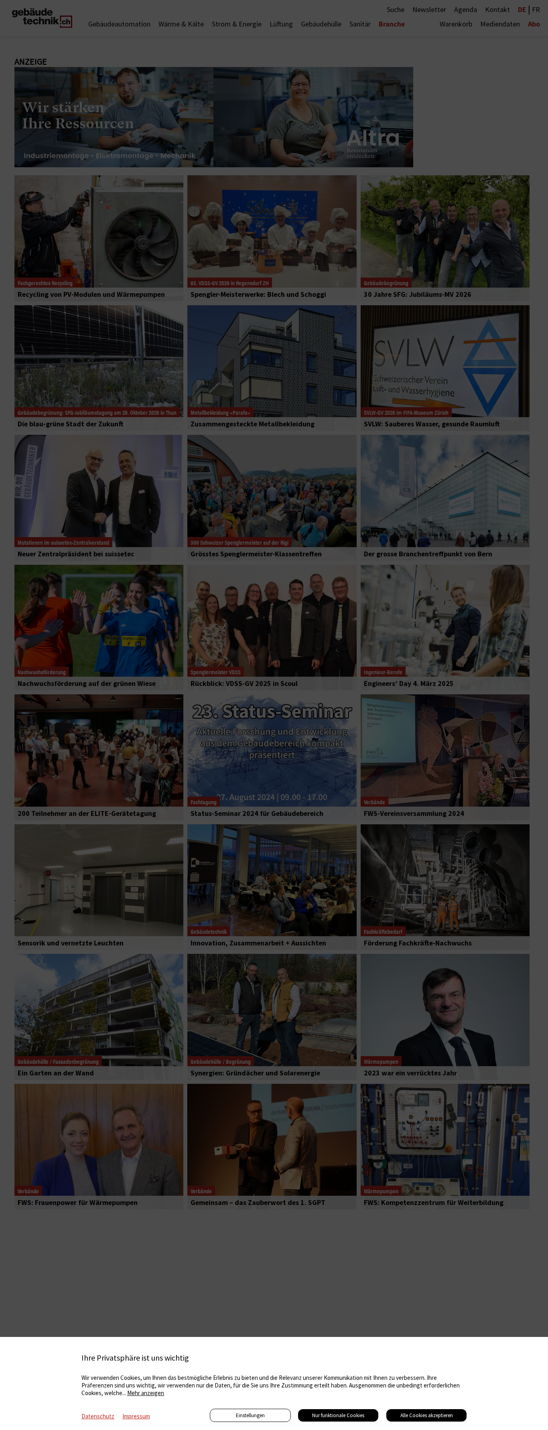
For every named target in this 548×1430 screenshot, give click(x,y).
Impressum (136, 1416)
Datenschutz (97, 1416)
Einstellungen (250, 1415)
